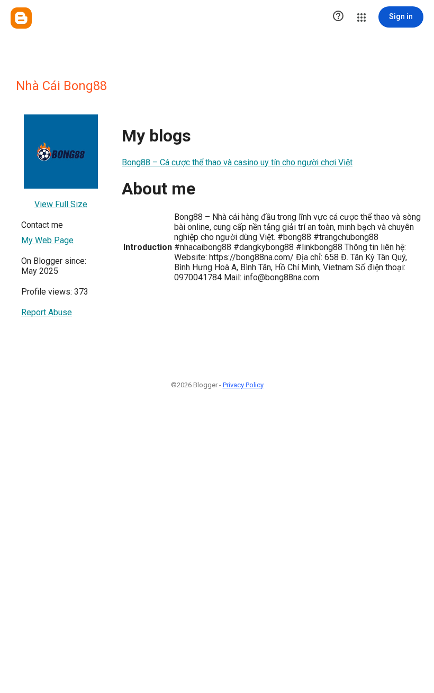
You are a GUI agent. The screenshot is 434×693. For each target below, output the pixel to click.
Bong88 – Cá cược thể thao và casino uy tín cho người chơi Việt (237, 162)
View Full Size (60, 204)
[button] (338, 17)
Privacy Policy (243, 385)
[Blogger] (21, 18)
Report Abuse (46, 312)
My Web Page (47, 240)
